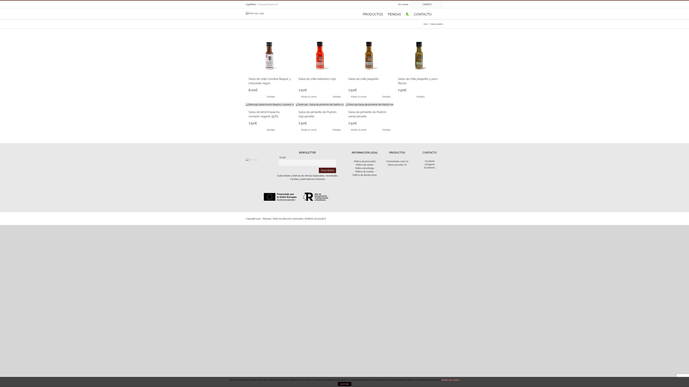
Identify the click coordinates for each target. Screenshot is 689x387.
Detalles (271, 96)
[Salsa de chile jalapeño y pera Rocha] (419, 55)
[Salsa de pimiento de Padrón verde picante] (369, 104)
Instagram (430, 164)
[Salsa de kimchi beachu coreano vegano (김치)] (270, 104)
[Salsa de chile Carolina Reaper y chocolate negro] (270, 55)
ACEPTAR (344, 384)
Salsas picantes (396, 165)
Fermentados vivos (395, 161)
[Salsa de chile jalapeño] (369, 55)
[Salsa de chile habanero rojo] (320, 55)
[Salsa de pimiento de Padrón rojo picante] (320, 104)
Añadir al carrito (309, 96)
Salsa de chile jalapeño (363, 79)
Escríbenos (429, 167)
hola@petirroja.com (268, 4)
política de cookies (451, 380)
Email (283, 157)
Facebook (430, 161)
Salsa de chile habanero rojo (317, 79)
